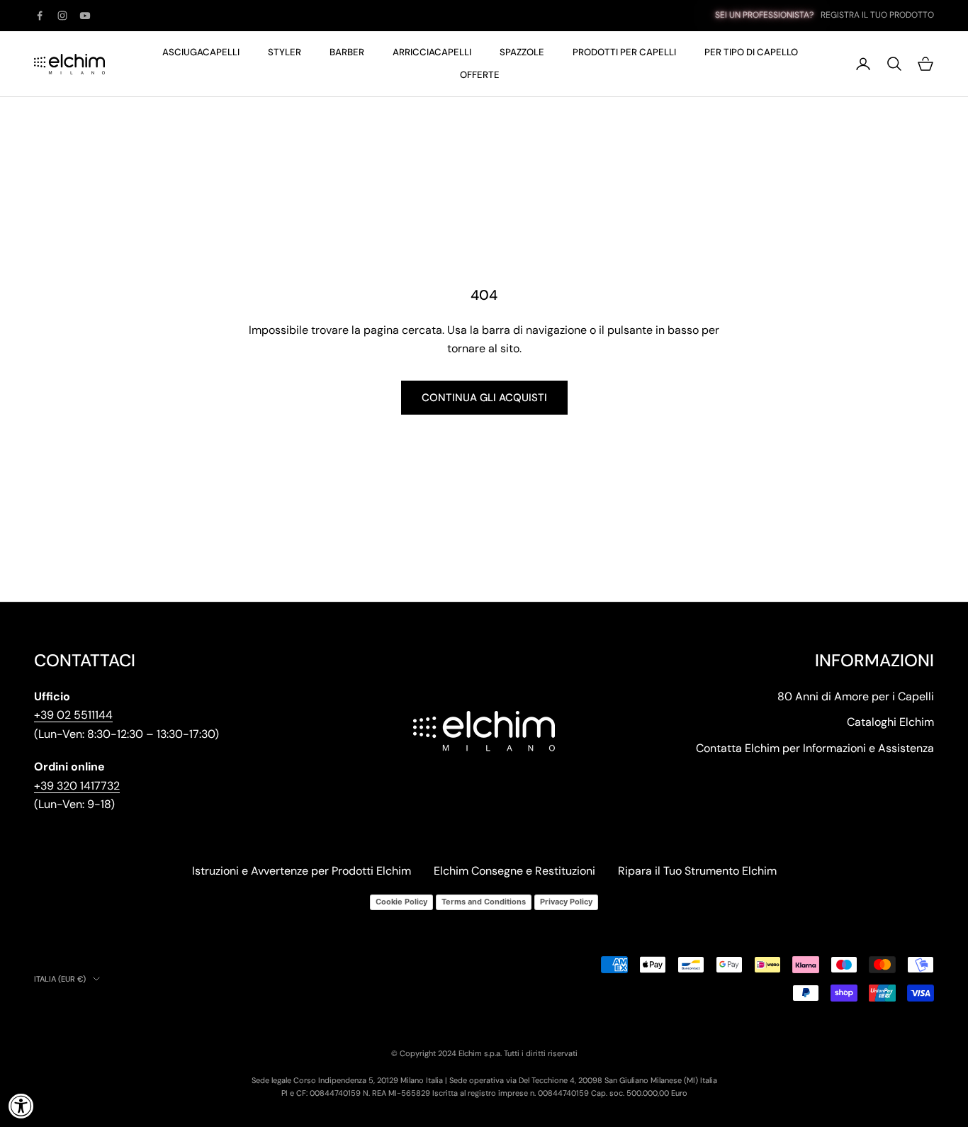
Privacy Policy (566, 902)
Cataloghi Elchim (890, 721)
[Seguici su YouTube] (85, 15)
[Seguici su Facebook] (39, 15)
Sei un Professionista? (764, 15)
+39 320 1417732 (77, 785)
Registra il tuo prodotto (877, 15)
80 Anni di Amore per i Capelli (855, 696)
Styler (284, 52)
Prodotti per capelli (624, 52)
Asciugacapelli (201, 52)
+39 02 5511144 (73, 714)
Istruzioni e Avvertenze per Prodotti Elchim (301, 870)
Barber (347, 52)
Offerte (480, 75)
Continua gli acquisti (484, 398)
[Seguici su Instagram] (62, 15)
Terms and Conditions (483, 902)
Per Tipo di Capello (751, 52)
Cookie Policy (401, 902)
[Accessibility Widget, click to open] (21, 1106)
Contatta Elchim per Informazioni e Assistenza (815, 748)
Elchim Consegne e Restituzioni (514, 870)
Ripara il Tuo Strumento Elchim (697, 870)
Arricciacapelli (432, 52)
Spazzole (522, 52)
